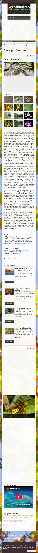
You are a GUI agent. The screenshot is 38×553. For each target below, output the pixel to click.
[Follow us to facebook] (9, 532)
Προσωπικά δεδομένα (9, 538)
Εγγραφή (6, 524)
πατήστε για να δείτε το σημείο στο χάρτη (16, 250)
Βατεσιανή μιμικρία (10, 416)
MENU (12, 17)
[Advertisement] (19, 31)
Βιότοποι (16, 45)
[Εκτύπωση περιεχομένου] (30, 55)
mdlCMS (4, 549)
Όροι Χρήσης (22, 538)
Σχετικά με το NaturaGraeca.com (12, 535)
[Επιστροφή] (27, 55)
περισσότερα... (9, 282)
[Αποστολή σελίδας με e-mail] (33, 55)
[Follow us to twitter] (12, 532)
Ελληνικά (30, 551)
